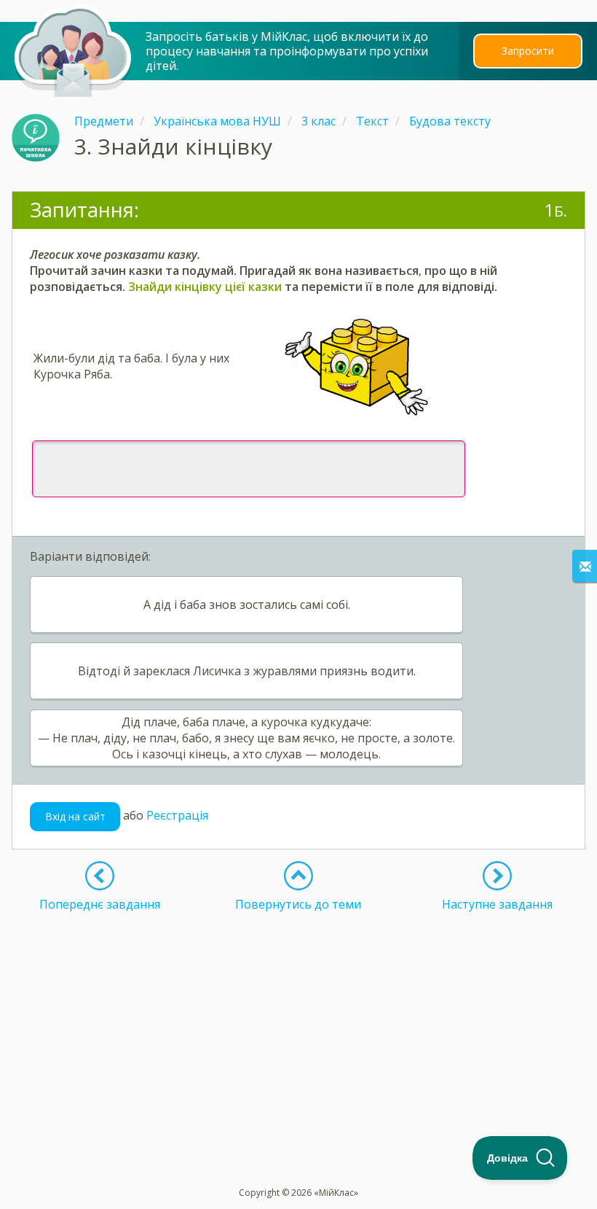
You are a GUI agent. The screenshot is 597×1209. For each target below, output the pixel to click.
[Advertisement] (298, 1013)
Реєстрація (177, 815)
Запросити (528, 51)
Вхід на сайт (75, 816)
